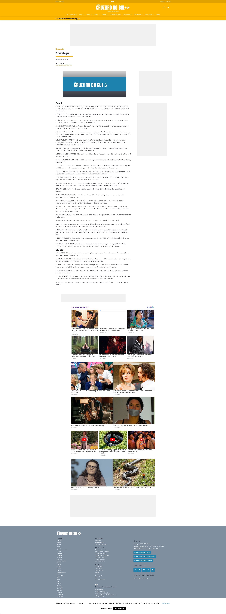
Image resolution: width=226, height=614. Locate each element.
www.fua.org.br (99, 589)
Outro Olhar (60, 589)
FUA (96, 584)
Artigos (59, 544)
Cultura (96, 14)
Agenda (59, 542)
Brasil (58, 546)
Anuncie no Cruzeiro (100, 553)
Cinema (59, 552)
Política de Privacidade (101, 544)
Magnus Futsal (60, 576)
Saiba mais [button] (166, 603)
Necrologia (60, 587)
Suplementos (126, 14)
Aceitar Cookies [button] (119, 608)
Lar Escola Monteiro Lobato (102, 593)
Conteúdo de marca (115, 14)
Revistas (59, 585)
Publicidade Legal (100, 557)
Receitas (59, 583)
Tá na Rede (60, 594)
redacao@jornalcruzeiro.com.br (64, 65)
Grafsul (97, 574)
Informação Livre (61, 572)
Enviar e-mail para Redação (142, 552)
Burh (96, 578)
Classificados (137, 14)
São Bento (59, 592)
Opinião (88, 14)
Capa (67, 14)
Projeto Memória (99, 542)
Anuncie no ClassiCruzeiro (102, 555)
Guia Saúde (60, 570)
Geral (80, 14)
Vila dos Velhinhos (100, 597)
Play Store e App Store (140, 578)
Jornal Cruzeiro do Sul (113, 7)
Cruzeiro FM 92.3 (99, 570)
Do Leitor (59, 557)
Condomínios (60, 553)
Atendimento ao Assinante (102, 552)
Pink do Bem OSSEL (100, 579)
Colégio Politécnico (100, 591)
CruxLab (97, 572)
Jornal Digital (148, 14)
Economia (59, 565)
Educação (59, 559)
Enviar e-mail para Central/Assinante (144, 556)
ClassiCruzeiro (99, 566)
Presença (59, 591)
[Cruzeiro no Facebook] (135, 570)
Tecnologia (60, 596)
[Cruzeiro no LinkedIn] (153, 570)
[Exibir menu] (168, 7)
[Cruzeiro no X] (148, 570)
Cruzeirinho (60, 555)
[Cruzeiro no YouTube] (144, 570)
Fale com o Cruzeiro (100, 550)
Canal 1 (59, 548)
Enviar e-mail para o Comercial (143, 560)
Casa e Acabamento (62, 550)
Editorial (59, 566)
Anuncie (162, 1)
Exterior (59, 568)
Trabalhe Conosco (100, 561)
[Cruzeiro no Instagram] (139, 570)
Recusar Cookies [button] (106, 608)
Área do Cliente (60, 1)
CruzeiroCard (98, 568)
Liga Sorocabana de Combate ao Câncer (106, 595)
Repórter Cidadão (100, 559)
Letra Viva (59, 574)
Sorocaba (73, 14)
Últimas (158, 14)
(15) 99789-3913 (145, 544)
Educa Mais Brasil (61, 561)
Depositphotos (99, 576)
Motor (58, 579)
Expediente (98, 540)
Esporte (104, 14)
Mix (58, 578)
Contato (168, 1)
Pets (58, 581)
